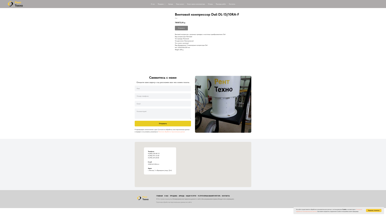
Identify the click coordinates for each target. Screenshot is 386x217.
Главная (159, 196)
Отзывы (210, 4)
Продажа (173, 196)
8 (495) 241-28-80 (153, 158)
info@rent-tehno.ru (153, 164)
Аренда (170, 4)
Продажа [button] (161, 4)
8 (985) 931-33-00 (153, 155)
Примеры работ (221, 4)
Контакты (232, 4)
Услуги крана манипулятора (196, 4)
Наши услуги (180, 4)
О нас (153, 4)
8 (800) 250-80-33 (154, 153)
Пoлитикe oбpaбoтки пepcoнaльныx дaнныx (171, 132)
